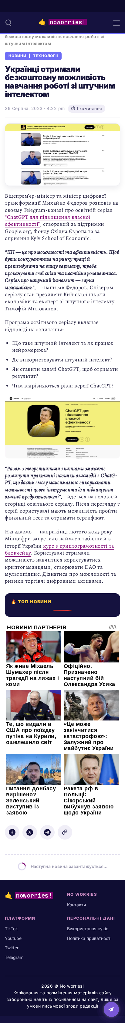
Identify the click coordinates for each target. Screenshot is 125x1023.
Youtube (13, 938)
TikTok (11, 928)
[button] (8, 23)
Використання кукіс (87, 928)
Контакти (76, 904)
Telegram (14, 957)
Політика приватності (89, 938)
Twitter (12, 947)
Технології (45, 56)
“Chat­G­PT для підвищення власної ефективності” (47, 220)
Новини (17, 56)
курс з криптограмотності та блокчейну (59, 549)
